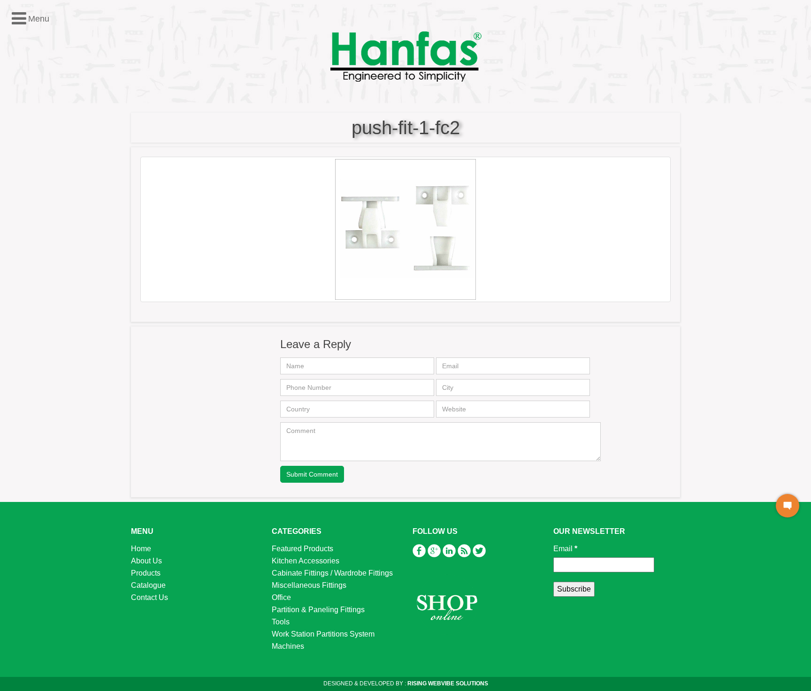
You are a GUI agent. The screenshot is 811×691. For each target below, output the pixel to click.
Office (25, 204)
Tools (24, 229)
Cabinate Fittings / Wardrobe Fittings (332, 573)
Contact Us (149, 597)
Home (141, 549)
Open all (21, 143)
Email (565, 549)
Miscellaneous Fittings (52, 192)
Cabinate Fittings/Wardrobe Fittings (74, 180)
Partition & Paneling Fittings (61, 216)
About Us (146, 561)
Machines (31, 253)
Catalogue (148, 585)
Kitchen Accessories (49, 168)
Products (146, 573)
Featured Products (46, 155)
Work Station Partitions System (66, 241)
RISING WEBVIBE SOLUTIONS (447, 683)
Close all (55, 143)
